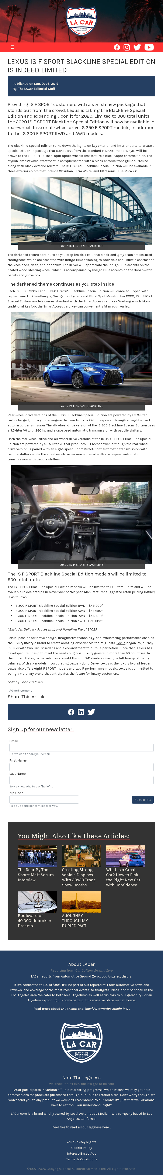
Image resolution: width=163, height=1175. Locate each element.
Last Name (17, 774)
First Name (18, 760)
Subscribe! (143, 800)
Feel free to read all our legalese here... (81, 1127)
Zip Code (16, 793)
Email (13, 741)
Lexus (121, 643)
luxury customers (104, 673)
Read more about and (81, 1009)
